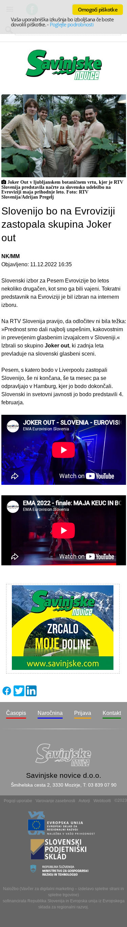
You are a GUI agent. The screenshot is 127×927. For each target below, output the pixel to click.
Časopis (16, 713)
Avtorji (84, 800)
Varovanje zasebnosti (55, 800)
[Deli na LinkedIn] (31, 694)
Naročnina (50, 713)
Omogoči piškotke (98, 9)
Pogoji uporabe (18, 800)
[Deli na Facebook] (6, 694)
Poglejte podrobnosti (71, 24)
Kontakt (112, 713)
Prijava (82, 713)
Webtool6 (102, 800)
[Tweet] (19, 694)
